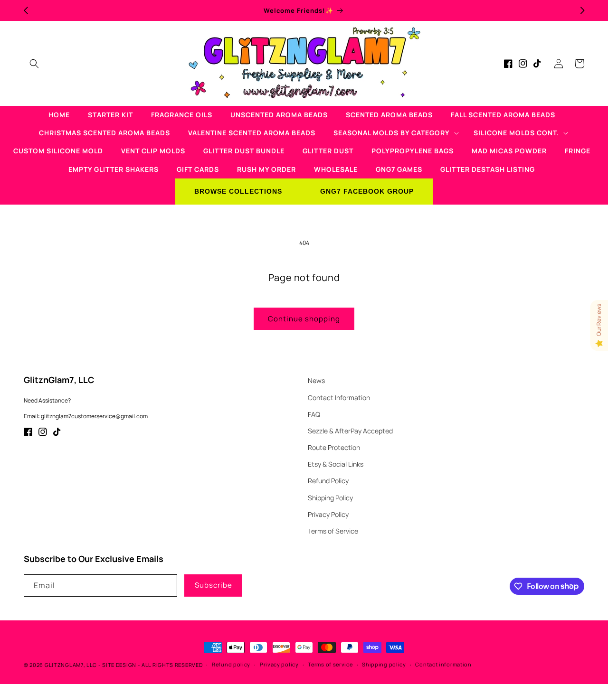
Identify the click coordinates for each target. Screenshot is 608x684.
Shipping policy (384, 664)
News (316, 380)
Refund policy (231, 664)
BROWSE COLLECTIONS (238, 191)
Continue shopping (304, 319)
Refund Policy (328, 480)
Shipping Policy (330, 497)
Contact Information (339, 397)
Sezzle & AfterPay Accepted (350, 430)
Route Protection (334, 447)
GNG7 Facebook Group (367, 191)
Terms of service (330, 664)
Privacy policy (279, 664)
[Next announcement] (582, 10)
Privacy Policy (328, 514)
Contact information (443, 664)
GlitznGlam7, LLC (71, 664)
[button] (34, 63)
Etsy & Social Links (335, 463)
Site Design (119, 664)
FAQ (314, 414)
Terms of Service (333, 530)
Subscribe (213, 585)
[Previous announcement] (25, 10)
